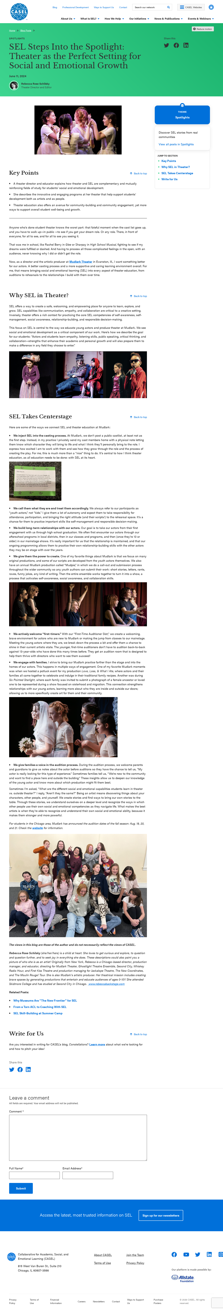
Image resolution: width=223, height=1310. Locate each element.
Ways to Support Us (104, 7)
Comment (16, 1111)
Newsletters (99, 1301)
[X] (167, 45)
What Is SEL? (88, 18)
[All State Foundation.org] (194, 1278)
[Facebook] (177, 45)
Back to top (140, 173)
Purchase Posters (158, 1301)
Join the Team (135, 1255)
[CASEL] (11, 1257)
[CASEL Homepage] (19, 13)
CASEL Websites (193, 7)
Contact (123, 7)
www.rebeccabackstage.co (105, 984)
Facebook (174, 1254)
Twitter (198, 1254)
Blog (55, 7)
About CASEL (103, 1255)
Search (168, 7)
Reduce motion (204, 28)
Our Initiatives (137, 18)
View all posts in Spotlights (176, 144)
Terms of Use (102, 1263)
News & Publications (167, 18)
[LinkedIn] (186, 45)
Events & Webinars (199, 18)
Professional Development (75, 7)
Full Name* (16, 1168)
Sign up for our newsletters (161, 1215)
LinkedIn (210, 1254)
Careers (82, 1301)
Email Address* (72, 1168)
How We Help (113, 18)
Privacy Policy (135, 1263)
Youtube (186, 1254)
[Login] (209, 7)
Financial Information (56, 1301)
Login (211, 7)
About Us (66, 18)
